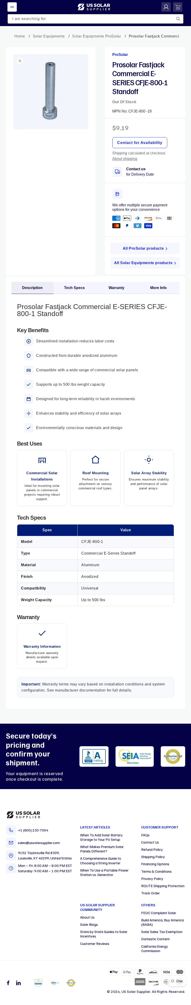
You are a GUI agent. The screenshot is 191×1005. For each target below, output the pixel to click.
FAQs (145, 835)
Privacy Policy (152, 878)
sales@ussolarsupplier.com (39, 842)
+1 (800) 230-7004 (33, 830)
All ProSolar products (143, 248)
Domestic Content (155, 939)
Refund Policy (152, 849)
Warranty (116, 288)
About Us (87, 917)
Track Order (150, 893)
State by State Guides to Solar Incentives (103, 933)
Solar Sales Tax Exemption (161, 931)
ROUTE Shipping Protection (162, 885)
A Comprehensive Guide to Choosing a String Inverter (100, 860)
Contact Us (150, 842)
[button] (12, 7)
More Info (158, 288)
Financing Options (155, 864)
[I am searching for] (178, 19)
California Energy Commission (154, 948)
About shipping (124, 159)
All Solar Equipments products (143, 263)
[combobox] (95, 19)
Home (19, 36)
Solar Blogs (89, 924)
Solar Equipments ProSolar (96, 36)
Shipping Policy (153, 856)
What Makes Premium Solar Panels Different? (102, 848)
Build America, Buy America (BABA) (162, 922)
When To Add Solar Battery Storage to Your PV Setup (101, 837)
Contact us (136, 169)
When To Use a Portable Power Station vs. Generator (104, 872)
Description (32, 288)
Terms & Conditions (156, 871)
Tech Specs (74, 288)
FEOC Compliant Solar (158, 912)
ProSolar (120, 55)
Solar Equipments (49, 36)
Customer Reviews (94, 943)
